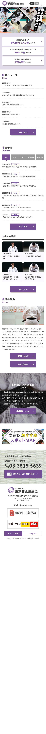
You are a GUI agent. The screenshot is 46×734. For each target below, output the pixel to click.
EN (37, 3)
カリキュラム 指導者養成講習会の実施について (18, 95)
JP (32, 3)
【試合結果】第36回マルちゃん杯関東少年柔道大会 (19, 186)
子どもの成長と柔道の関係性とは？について (23, 51)
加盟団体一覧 (23, 364)
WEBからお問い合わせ (25, 474)
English (33, 533)
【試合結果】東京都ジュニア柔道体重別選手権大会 (19, 176)
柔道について (23, 356)
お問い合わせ (13, 533)
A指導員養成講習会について (11, 124)
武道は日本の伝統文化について (23, 61)
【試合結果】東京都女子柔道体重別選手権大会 (17, 217)
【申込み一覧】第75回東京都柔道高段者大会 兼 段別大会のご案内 (23, 196)
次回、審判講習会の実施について (13, 105)
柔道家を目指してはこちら (23, 41)
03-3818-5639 (25, 466)
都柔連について (23, 411)
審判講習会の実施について (11, 114)
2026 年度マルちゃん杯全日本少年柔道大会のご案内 (19, 167)
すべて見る (23, 132)
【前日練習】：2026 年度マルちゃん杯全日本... (17, 85)
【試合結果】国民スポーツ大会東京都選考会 (16, 207)
